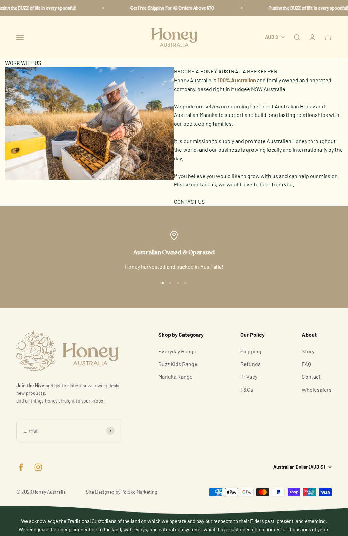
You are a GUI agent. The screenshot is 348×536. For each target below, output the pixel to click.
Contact (311, 376)
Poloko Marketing (139, 492)
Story (308, 351)
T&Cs (246, 389)
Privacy (248, 376)
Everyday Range (177, 351)
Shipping (250, 351)
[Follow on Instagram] (38, 467)
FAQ (306, 364)
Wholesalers (317, 389)
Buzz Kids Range (177, 364)
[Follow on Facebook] (20, 467)
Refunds (250, 364)
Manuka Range (175, 376)
